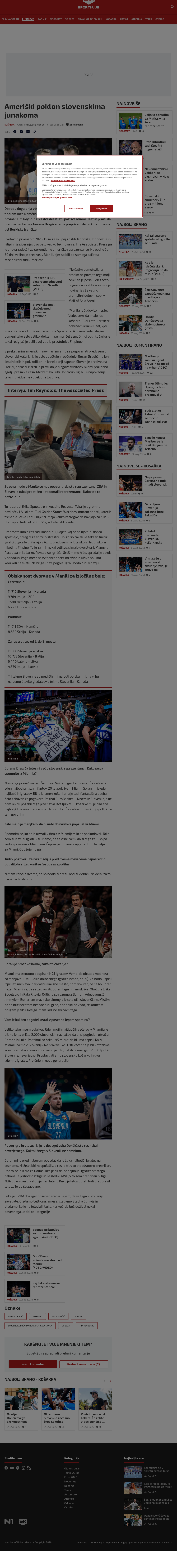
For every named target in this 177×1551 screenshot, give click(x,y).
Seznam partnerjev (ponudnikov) (57, 197)
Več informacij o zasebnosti (63, 180)
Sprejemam (101, 208)
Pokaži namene (76, 208)
